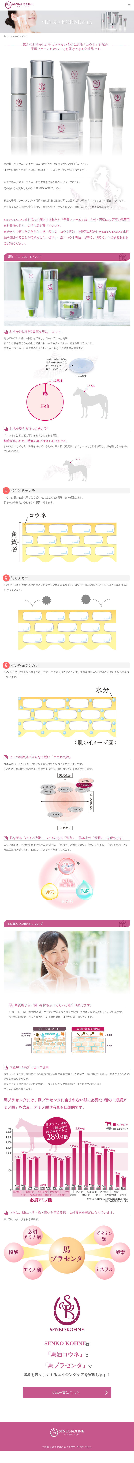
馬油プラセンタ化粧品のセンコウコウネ (60, 1447)
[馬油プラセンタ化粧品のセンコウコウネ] (19, 5)
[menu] (129, 5)
